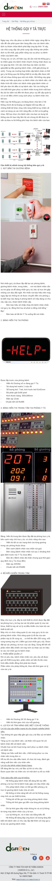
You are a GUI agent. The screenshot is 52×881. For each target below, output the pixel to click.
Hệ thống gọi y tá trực (27, 21)
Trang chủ (5, 21)
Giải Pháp (15, 21)
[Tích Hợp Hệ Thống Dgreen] (13, 6)
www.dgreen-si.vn (22, 879)
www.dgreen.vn (34, 879)
